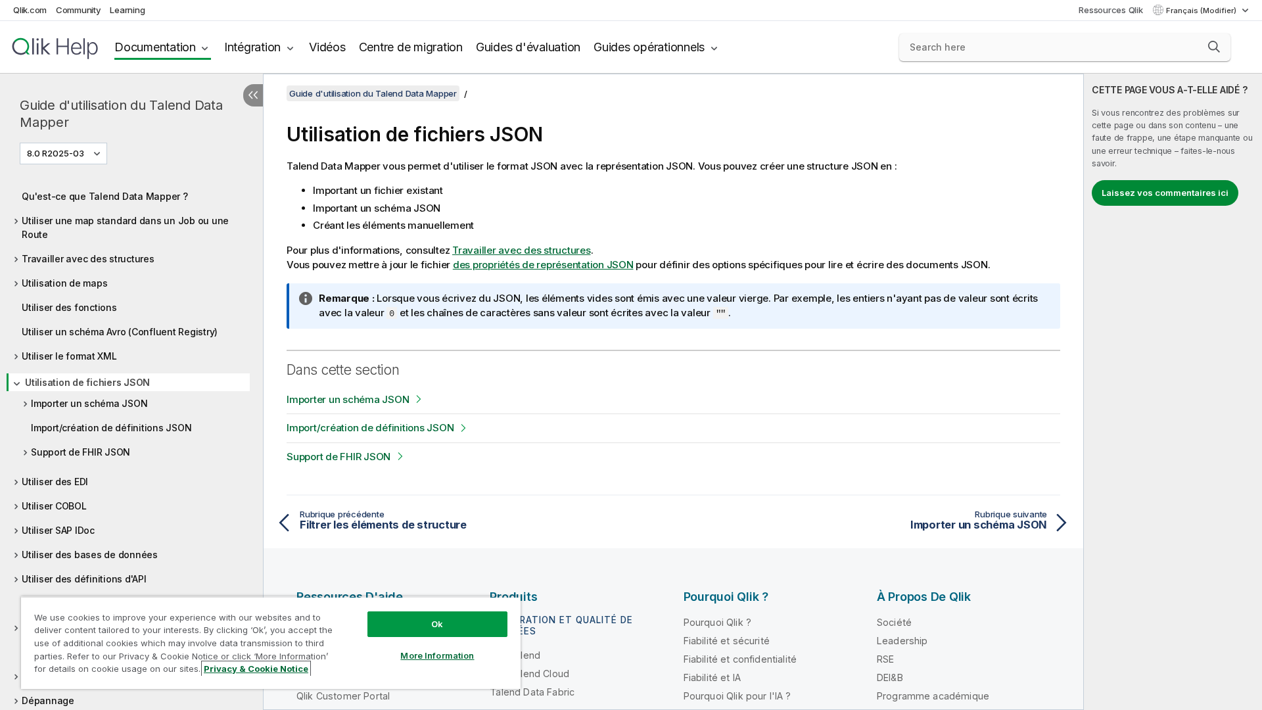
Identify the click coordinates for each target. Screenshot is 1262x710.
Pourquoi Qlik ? (717, 622)
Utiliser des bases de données (90, 554)
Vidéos (327, 47)
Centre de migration (411, 47)
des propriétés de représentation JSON (543, 264)
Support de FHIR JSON (80, 452)
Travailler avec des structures (88, 258)
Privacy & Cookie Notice (256, 668)
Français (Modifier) (1202, 10)
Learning (127, 10)
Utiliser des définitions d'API (84, 578)
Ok (437, 624)
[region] (271, 642)
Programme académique (933, 695)
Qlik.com (30, 10)
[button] (1214, 46)
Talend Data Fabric (532, 692)
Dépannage (48, 700)
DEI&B (890, 677)
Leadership (902, 640)
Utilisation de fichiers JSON (87, 382)
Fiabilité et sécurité (727, 640)
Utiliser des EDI (55, 481)
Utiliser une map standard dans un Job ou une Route (125, 227)
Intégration (252, 47)
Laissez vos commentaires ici (1165, 192)
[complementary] (1173, 392)
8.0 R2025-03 (55, 153)
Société (894, 622)
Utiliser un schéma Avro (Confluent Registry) (120, 331)
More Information (437, 655)
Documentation (155, 47)
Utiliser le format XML (69, 356)
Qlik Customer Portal (343, 695)
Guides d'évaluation (528, 47)
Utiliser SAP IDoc (58, 530)
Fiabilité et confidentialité (740, 659)
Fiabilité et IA (712, 677)
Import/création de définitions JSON (111, 427)
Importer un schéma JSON (89, 403)
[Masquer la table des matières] (253, 95)
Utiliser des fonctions (69, 307)
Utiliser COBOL (54, 505)
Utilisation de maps (64, 283)
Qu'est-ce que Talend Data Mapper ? (105, 196)
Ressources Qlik (1110, 10)
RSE (885, 659)
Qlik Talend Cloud (529, 673)
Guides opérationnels (649, 47)
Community (78, 10)
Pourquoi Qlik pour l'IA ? (737, 695)
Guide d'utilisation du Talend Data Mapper (121, 113)
